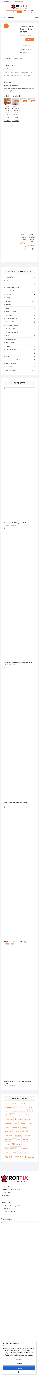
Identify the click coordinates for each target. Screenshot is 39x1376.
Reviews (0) (18, 58)
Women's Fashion (11, 370)
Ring (7, 353)
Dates (12, 1115)
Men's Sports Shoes (12, 332)
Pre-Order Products (11, 349)
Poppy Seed (27, 1135)
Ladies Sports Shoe (11, 318)
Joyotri (7, 1127)
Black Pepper (20, 1107)
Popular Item (9, 346)
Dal (6, 1115)
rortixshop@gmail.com (8, 1211)
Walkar (9, 1156)
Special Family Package (11, 1148)
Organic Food (10, 342)
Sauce (7, 1144)
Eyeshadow (8, 1119)
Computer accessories (12, 284)
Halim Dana (8, 1123)
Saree (25, 1139)
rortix (3, 1198)
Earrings (8, 298)
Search (19, 11)
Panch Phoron (8, 1135)
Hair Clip (8, 304)
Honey (15, 1123)
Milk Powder (25, 1131)
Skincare (16, 1144)
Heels (7, 308)
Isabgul (22, 1123)
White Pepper (31, 1157)
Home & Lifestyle (11, 311)
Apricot (22, 1104)
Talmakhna (7, 1152)
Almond (7, 1104)
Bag (7, 280)
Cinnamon (22, 1111)
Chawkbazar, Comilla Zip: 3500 (11, 1189)
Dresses (8, 294)
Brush (6, 1111)
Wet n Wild (9, 367)
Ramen (8, 1139)
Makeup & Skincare (11, 322)
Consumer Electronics (12, 287)
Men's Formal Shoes (12, 329)
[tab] (7, 58)
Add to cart (30, 39)
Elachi (25, 1115)
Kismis (25, 52)
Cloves (29, 1111)
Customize (19, 1359)
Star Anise (23, 1148)
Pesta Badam (18, 1135)
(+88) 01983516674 (7, 1)
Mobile (8, 336)
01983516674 (6, 1192)
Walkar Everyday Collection (14, 360)
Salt (19, 1139)
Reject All (19, 1364)
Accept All (19, 1368)
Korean (8, 1131)
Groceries (29, 49)
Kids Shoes (9, 315)
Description (7, 58)
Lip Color (17, 1131)
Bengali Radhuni (9, 1107)
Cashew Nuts (13, 1111)
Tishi (20, 1152)
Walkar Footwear (11, 363)
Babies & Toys (10, 277)
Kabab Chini (16, 1127)
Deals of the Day (11, 291)
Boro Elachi (29, 1107)
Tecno (7, 356)
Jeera (30, 1123)
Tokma (25, 1152)
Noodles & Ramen (11, 339)
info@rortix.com (19, 1)
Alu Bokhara (14, 1104)
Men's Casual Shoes (12, 325)
